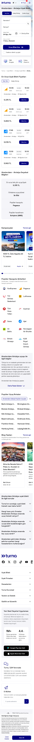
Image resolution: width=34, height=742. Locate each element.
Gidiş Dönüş (15, 81)
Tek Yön (5, 81)
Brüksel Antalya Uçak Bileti (24, 409)
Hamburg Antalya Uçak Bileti (8, 429)
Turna (3, 71)
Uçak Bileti (10, 71)
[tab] (7, 13)
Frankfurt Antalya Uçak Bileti (8, 424)
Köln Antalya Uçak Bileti (8, 414)
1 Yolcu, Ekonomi (9, 41)
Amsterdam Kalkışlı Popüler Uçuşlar (14, 399)
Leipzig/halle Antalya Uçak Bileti (24, 429)
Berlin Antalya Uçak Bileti (8, 404)
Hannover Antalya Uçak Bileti (24, 424)
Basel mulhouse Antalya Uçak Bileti (8, 419)
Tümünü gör (27, 228)
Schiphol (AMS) (16, 215)
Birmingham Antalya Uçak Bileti (24, 404)
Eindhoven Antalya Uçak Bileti (24, 419)
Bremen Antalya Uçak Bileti (8, 409)
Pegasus (16, 205)
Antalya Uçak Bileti (20, 71)
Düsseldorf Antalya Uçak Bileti (24, 414)
